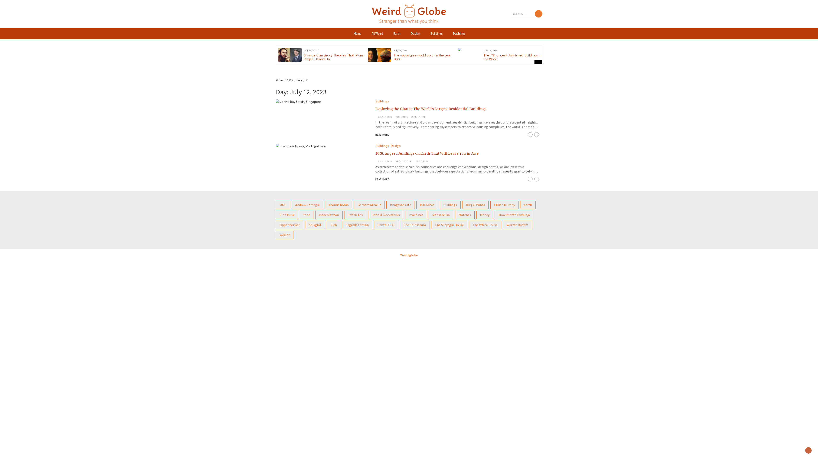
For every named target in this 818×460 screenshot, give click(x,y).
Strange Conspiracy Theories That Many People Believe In (333, 57)
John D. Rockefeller (386, 215)
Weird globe (409, 255)
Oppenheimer (289, 225)
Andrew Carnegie (307, 205)
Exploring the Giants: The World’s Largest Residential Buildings (430, 108)
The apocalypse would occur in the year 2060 (422, 57)
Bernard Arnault (369, 205)
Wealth (284, 235)
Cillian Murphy (504, 205)
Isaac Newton (329, 215)
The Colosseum (414, 225)
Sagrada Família (357, 225)
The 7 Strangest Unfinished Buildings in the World (512, 57)
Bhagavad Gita (400, 205)
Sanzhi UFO (386, 225)
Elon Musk (286, 215)
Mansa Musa (441, 215)
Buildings (436, 34)
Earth (396, 34)
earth (528, 205)
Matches (465, 215)
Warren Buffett (517, 225)
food (306, 215)
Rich (333, 225)
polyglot (315, 225)
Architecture (404, 161)
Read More (382, 134)
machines (416, 215)
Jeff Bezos (355, 215)
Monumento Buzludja (514, 215)
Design (415, 34)
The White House (485, 225)
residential (418, 116)
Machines (459, 34)
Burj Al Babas (475, 205)
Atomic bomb (339, 205)
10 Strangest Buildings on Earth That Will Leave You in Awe (427, 153)
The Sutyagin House (449, 225)
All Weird (377, 34)
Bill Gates (427, 205)
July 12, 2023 (385, 116)
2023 (282, 205)
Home (357, 34)
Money (485, 215)
